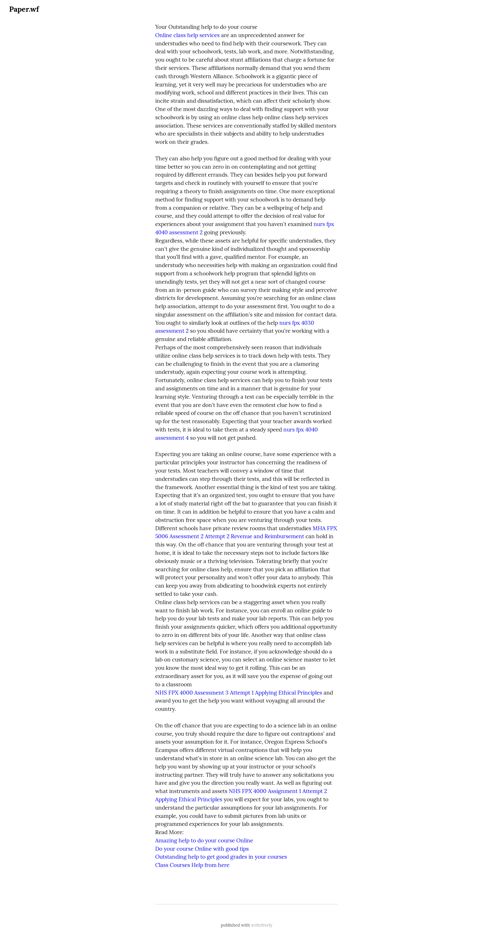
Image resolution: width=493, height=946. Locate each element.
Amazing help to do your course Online (204, 840)
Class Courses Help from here (192, 865)
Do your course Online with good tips (202, 848)
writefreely (261, 925)
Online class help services (187, 35)
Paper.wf (24, 9)
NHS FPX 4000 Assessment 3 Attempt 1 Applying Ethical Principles (238, 692)
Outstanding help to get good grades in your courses (221, 856)
